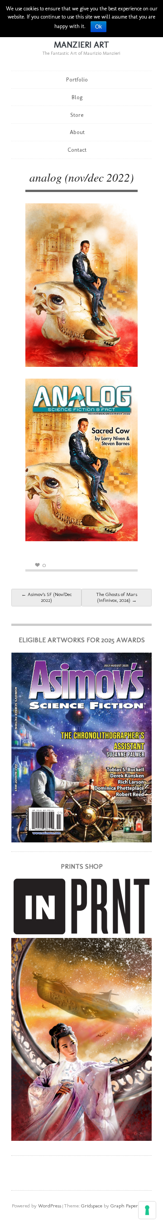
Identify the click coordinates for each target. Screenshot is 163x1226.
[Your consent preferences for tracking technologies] (147, 1210)
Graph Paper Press (130, 1205)
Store (77, 114)
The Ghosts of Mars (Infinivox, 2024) (116, 597)
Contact (76, 149)
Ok (98, 27)
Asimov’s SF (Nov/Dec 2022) (46, 597)
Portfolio (77, 79)
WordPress (49, 1205)
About (77, 132)
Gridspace (91, 1205)
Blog (77, 97)
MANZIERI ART (81, 44)
